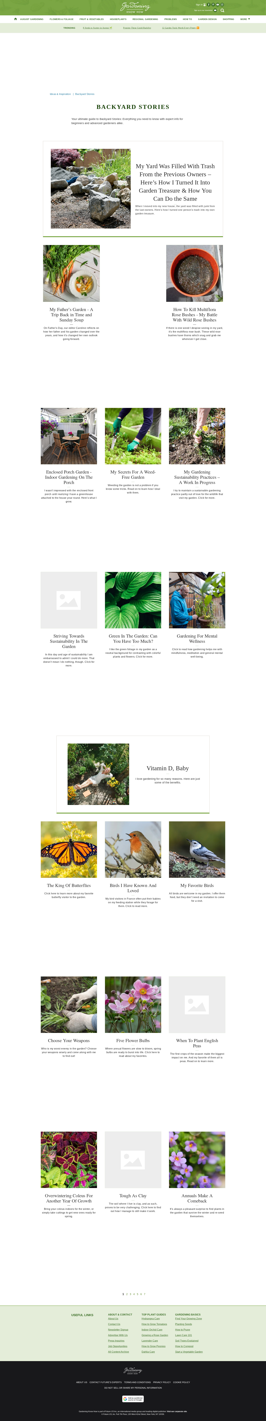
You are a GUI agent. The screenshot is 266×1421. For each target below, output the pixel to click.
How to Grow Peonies (153, 1346)
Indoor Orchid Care (152, 1329)
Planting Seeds (183, 1324)
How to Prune (182, 1329)
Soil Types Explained (186, 1340)
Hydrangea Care (151, 1318)
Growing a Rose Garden (155, 1335)
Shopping (228, 19)
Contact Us (114, 1324)
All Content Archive (118, 1352)
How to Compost (184, 1346)
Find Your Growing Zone (188, 1318)
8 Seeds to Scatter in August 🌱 (97, 28)
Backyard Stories (84, 94)
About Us (113, 1318)
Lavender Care (150, 1340)
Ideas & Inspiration (60, 94)
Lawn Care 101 (183, 1335)
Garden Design (207, 19)
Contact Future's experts (106, 1382)
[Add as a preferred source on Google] (133, 1399)
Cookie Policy (181, 1382)
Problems (170, 19)
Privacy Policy (162, 1382)
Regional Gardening (145, 19)
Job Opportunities (117, 1346)
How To (187, 19)
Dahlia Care (148, 1352)
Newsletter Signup (118, 1329)
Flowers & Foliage (61, 19)
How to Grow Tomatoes (154, 1324)
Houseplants (118, 19)
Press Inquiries (116, 1340)
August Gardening (31, 19)
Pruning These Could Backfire (137, 28)
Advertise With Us (118, 1335)
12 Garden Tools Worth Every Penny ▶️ (180, 28)
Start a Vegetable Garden (189, 1352)
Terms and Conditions (137, 1382)
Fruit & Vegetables (92, 19)
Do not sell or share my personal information (133, 1388)
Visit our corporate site (177, 1411)
